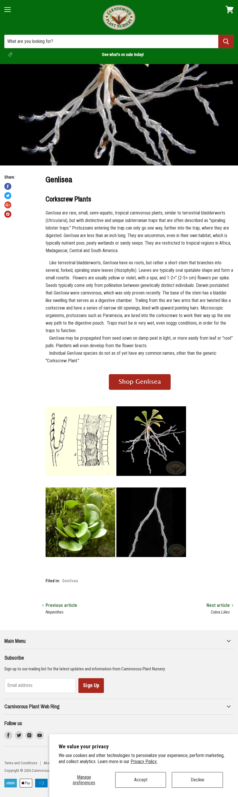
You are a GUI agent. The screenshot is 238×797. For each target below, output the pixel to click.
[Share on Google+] (7, 204)
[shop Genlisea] (140, 393)
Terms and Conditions (20, 763)
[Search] (226, 41)
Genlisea (70, 580)
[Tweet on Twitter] (7, 195)
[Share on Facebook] (7, 186)
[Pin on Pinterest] (7, 214)
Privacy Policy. (144, 761)
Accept (140, 780)
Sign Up (91, 685)
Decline (197, 780)
